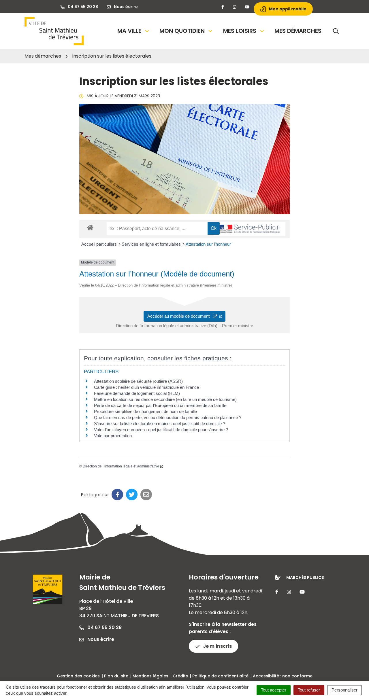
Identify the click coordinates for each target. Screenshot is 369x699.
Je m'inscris (217, 646)
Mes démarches (297, 31)
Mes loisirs (239, 31)
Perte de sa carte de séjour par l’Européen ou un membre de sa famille (160, 405)
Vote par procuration (113, 435)
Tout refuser (309, 689)
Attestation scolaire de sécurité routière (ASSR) (138, 381)
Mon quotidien (182, 31)
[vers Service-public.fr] (249, 229)
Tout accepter (273, 689)
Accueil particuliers (99, 244)
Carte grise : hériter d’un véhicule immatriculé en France (146, 387)
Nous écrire (100, 639)
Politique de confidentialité (220, 676)
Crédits (180, 676)
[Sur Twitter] (132, 494)
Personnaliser (344, 689)
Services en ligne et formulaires (152, 244)
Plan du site (116, 676)
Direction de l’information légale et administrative (121, 466)
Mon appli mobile (287, 9)
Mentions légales (150, 676)
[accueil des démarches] (90, 226)
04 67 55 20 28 (104, 627)
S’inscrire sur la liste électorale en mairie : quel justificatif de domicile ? (159, 423)
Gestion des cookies (78, 676)
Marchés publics (305, 577)
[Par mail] (146, 494)
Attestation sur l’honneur (208, 244)
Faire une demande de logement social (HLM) (137, 393)
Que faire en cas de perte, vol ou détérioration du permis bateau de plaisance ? (167, 417)
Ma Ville (129, 31)
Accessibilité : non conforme (282, 676)
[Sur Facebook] (117, 494)
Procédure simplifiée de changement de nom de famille (145, 411)
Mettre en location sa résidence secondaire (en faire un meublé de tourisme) (165, 399)
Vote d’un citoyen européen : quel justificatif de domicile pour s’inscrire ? (161, 429)
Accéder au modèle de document (180, 316)
